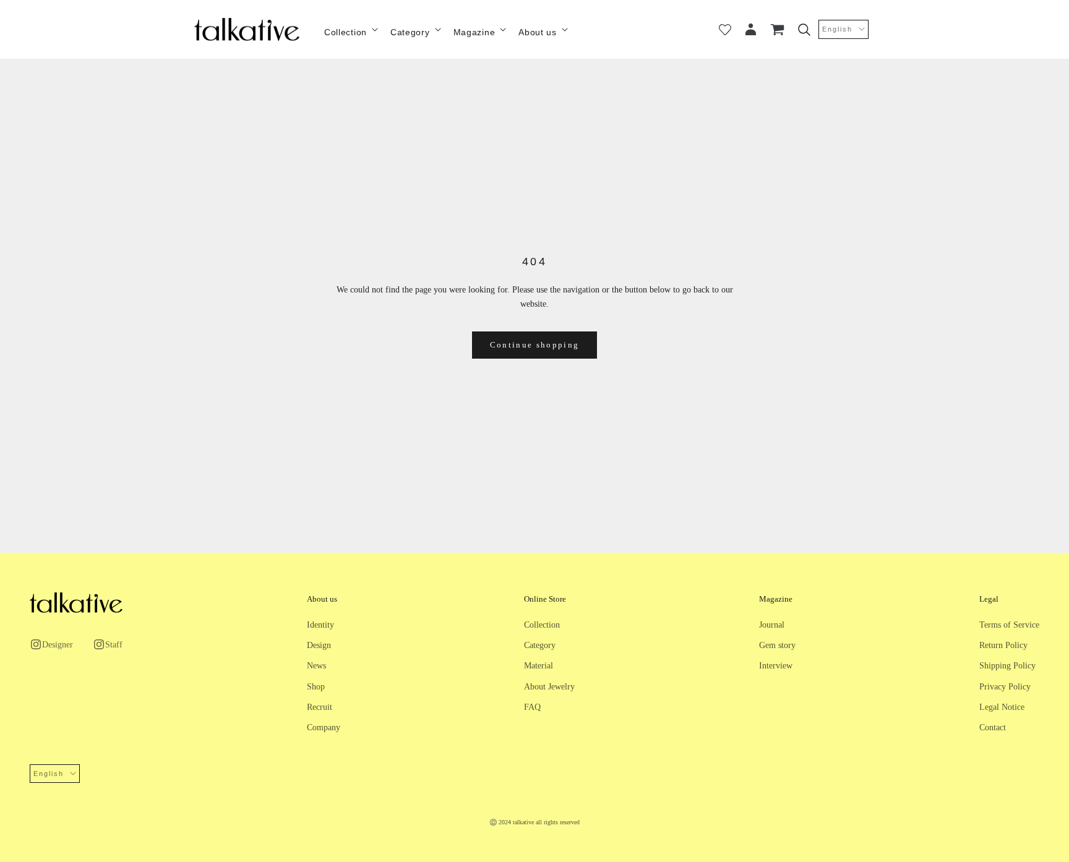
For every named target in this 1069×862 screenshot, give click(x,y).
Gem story (777, 645)
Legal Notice (1001, 707)
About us (537, 32)
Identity (320, 624)
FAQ (532, 707)
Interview (775, 665)
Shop (316, 686)
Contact (992, 727)
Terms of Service (1009, 624)
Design (319, 645)
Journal (771, 624)
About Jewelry (549, 686)
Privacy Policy (1005, 686)
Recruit (319, 707)
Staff (113, 644)
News (316, 665)
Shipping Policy (1007, 665)
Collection (345, 32)
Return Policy (1003, 645)
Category (410, 32)
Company (323, 727)
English (837, 29)
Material (538, 665)
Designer (57, 644)
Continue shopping (535, 344)
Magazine (474, 32)
